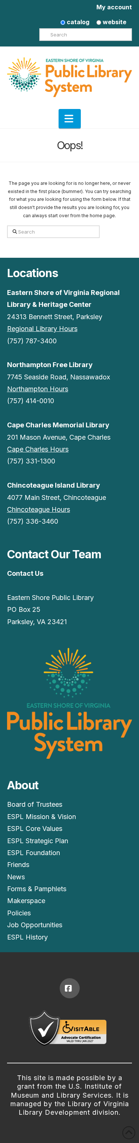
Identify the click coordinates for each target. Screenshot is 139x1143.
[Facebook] (70, 988)
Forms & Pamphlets (36, 889)
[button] (70, 118)
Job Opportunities (34, 925)
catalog (77, 22)
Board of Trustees (34, 804)
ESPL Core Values (34, 828)
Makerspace (26, 901)
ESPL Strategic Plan (37, 841)
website (113, 22)
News (16, 877)
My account (114, 7)
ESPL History (27, 937)
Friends (18, 865)
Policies (19, 913)
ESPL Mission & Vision (41, 817)
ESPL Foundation (33, 853)
